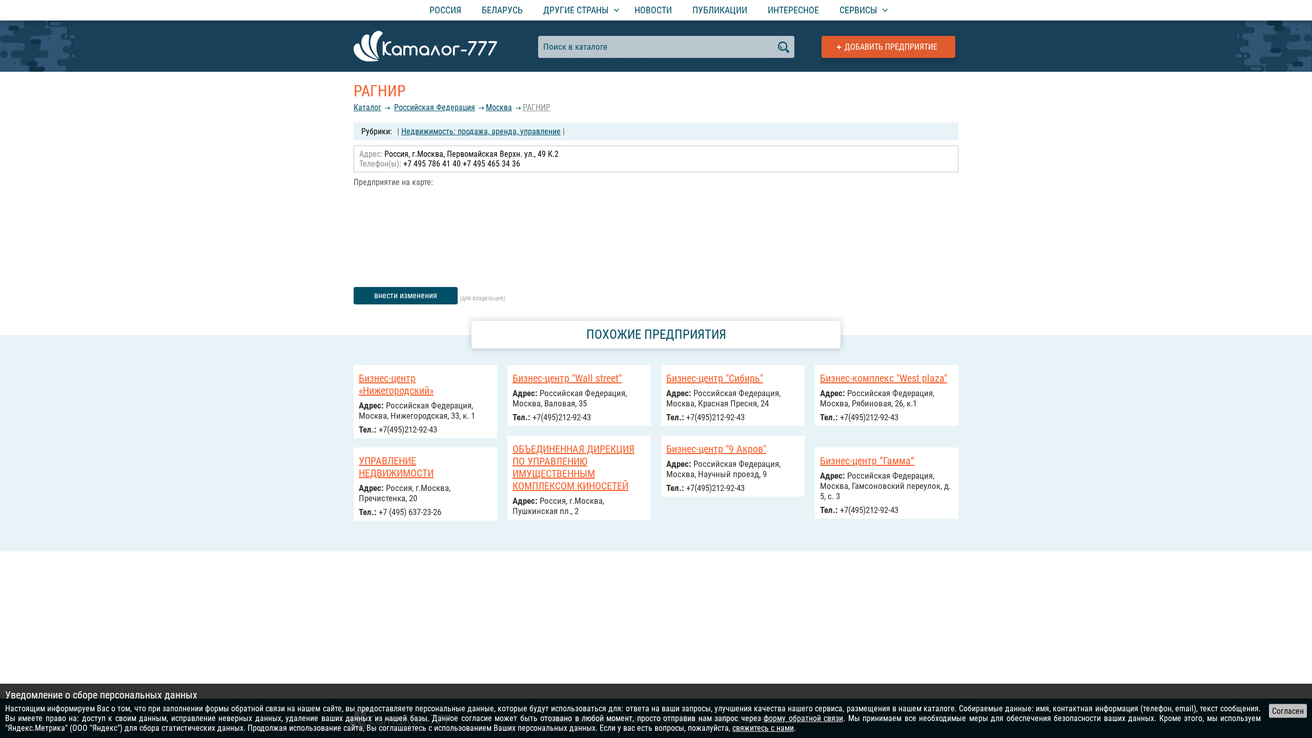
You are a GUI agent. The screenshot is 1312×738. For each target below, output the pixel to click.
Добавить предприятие (891, 47)
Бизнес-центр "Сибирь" (714, 378)
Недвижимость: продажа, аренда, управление (481, 131)
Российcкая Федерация (434, 107)
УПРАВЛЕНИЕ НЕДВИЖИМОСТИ (396, 467)
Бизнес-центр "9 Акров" (716, 449)
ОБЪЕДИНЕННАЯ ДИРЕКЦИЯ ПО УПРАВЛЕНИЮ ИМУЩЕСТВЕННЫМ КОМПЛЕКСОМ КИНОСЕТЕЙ (573, 467)
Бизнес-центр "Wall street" (567, 378)
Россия (445, 10)
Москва (499, 107)
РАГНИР (536, 107)
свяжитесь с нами (763, 728)
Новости (653, 10)
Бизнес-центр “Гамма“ (867, 461)
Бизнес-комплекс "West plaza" (883, 378)
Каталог (367, 107)
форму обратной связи (803, 718)
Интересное (793, 10)
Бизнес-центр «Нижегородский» (396, 384)
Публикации (719, 10)
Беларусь (502, 10)
